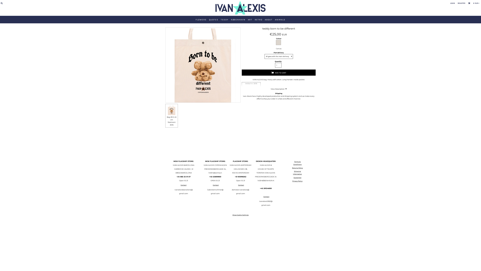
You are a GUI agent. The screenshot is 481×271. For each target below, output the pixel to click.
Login (452, 3)
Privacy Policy (297, 181)
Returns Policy (297, 168)
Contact (184, 185)
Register (461, 3)
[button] (2, 3)
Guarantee (297, 178)
